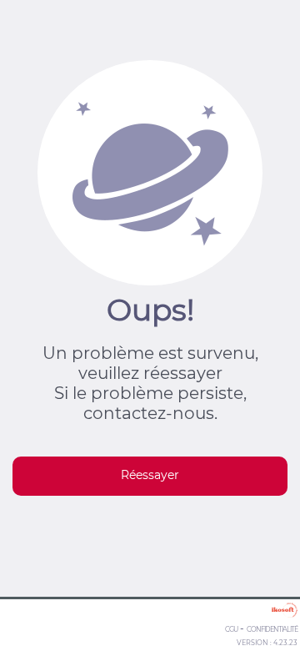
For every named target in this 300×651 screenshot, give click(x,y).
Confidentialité (272, 629)
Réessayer (150, 474)
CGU (231, 629)
